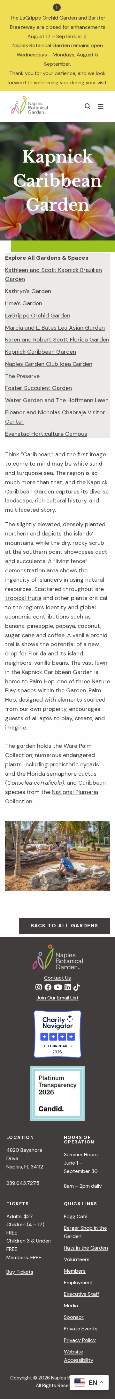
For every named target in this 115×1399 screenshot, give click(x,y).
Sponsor (74, 1317)
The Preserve (22, 376)
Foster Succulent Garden (38, 388)
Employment (78, 1282)
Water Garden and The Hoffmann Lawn (57, 400)
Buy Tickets (19, 1271)
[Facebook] (47, 987)
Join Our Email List (57, 997)
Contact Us (57, 977)
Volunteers (76, 1259)
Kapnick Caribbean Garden (40, 352)
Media (71, 1305)
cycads (89, 764)
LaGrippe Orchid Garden (37, 315)
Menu (101, 106)
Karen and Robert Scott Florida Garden (57, 339)
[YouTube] (58, 987)
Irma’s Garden (23, 303)
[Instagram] (38, 987)
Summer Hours (81, 1154)
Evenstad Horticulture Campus (46, 434)
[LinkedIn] (68, 987)
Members (75, 1271)
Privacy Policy (80, 1340)
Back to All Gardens (64, 925)
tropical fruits (23, 598)
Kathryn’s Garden (28, 291)
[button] (87, 106)
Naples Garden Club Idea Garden (48, 364)
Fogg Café (76, 1216)
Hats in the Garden (86, 1247)
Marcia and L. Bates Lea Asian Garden (55, 328)
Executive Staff (81, 1294)
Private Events (80, 1328)
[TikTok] (76, 987)
